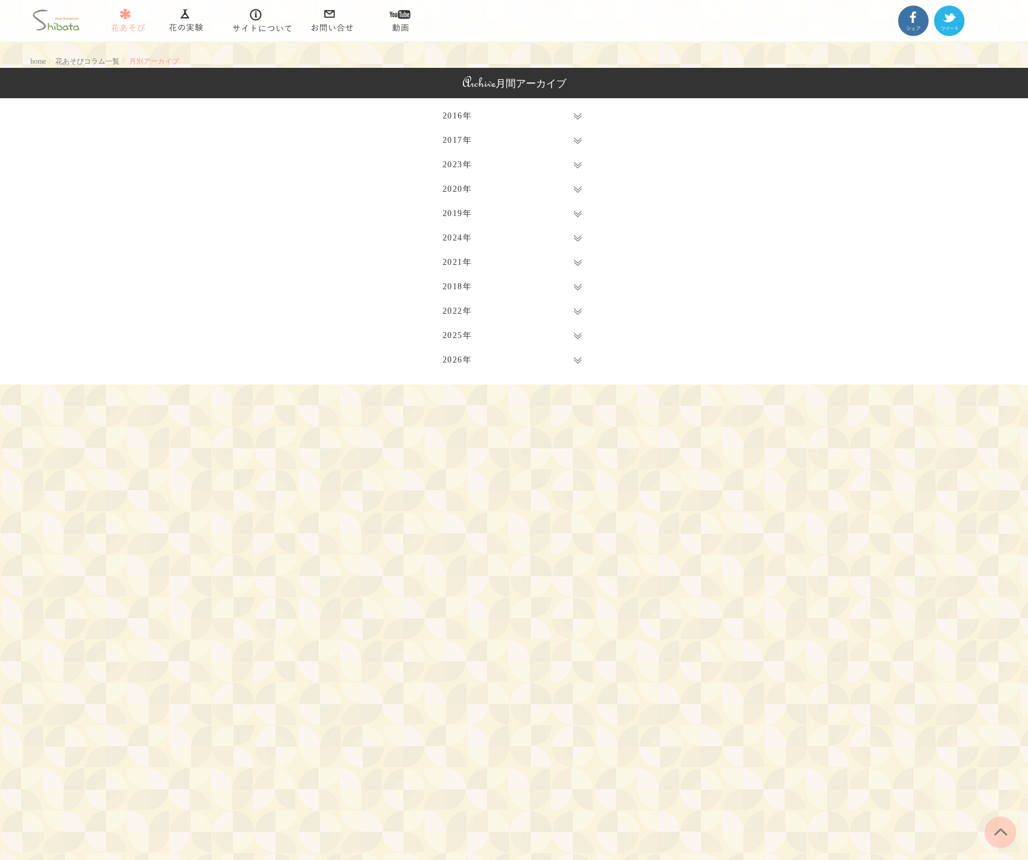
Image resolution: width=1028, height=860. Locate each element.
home (38, 61)
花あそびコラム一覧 (87, 61)
